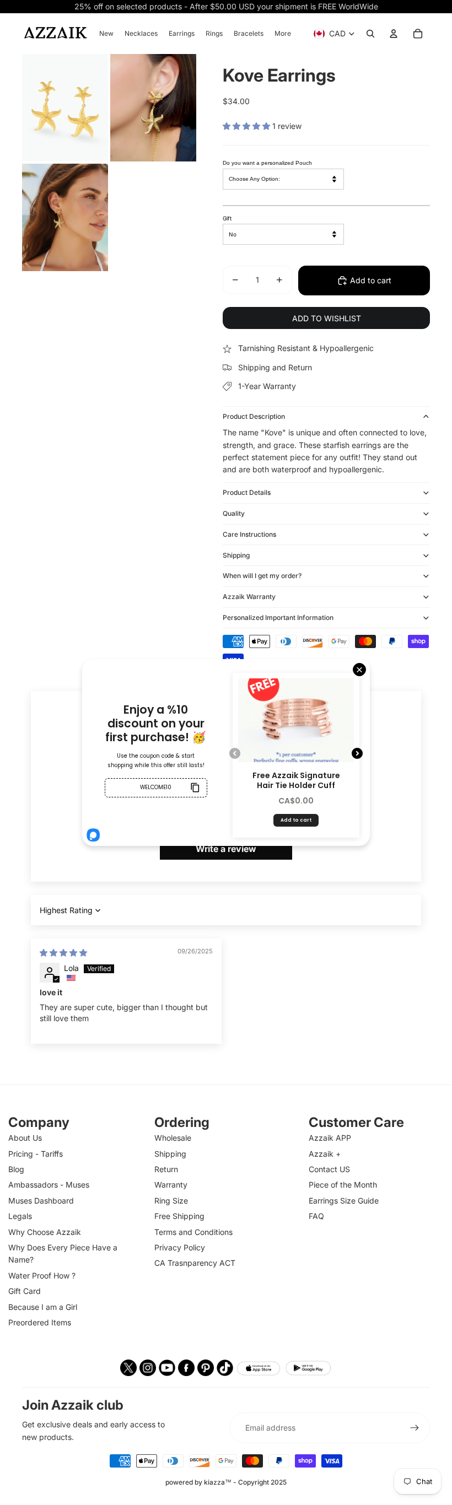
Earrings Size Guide (344, 1200)
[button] (247, 126)
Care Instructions (249, 534)
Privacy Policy (179, 1247)
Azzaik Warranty (249, 596)
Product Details (247, 492)
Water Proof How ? (42, 1275)
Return (166, 1169)
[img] (63, 952)
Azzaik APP (330, 1137)
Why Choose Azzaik (44, 1232)
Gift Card (24, 1291)
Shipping (236, 555)
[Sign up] (414, 1427)
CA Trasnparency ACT (194, 1262)
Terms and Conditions (193, 1232)
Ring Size (171, 1200)
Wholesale (172, 1137)
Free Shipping (179, 1216)
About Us (25, 1137)
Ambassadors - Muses (48, 1184)
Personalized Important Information (278, 617)
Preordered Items (39, 1322)
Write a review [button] (226, 848)
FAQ (316, 1216)
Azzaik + (325, 1153)
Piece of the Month (343, 1184)
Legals (20, 1216)
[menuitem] (106, 33)
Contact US (329, 1169)
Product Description (254, 416)
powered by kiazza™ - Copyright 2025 (226, 1482)
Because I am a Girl (42, 1307)
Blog (16, 1169)
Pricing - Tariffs (35, 1153)
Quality (234, 513)
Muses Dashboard (41, 1200)
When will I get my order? (262, 575)
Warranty (170, 1184)
